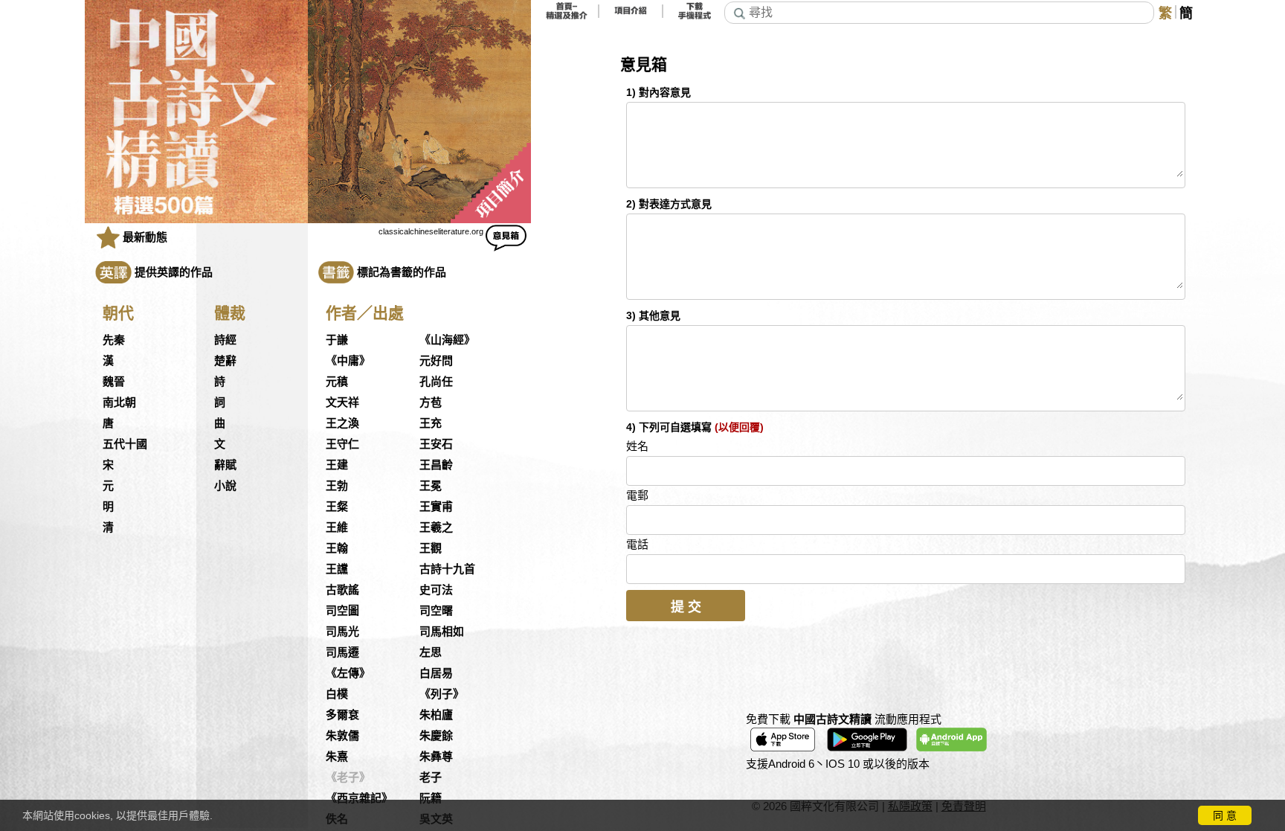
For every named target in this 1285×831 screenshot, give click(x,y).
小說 (225, 486)
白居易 (436, 673)
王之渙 (342, 423)
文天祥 (342, 402)
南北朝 (119, 402)
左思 (430, 652)
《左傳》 (348, 673)
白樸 (337, 694)
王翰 (337, 548)
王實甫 (436, 507)
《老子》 (348, 777)
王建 (337, 465)
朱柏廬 (436, 715)
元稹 (337, 382)
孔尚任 (436, 382)
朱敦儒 (342, 736)
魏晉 (114, 382)
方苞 (430, 402)
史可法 (436, 590)
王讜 (337, 569)
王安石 (436, 444)
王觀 (430, 548)
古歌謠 (342, 590)
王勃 (337, 486)
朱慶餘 (436, 736)
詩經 (225, 340)
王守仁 (342, 444)
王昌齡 (436, 465)
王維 (337, 527)
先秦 (114, 340)
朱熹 (337, 757)
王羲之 (436, 527)
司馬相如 (441, 632)
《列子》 (441, 694)
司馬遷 (342, 652)
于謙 (337, 340)
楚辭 (225, 361)
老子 (430, 777)
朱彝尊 (436, 757)
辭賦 (225, 465)
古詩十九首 (447, 569)
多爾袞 (342, 715)
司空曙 (436, 611)
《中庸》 (348, 361)
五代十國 (125, 444)
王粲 (337, 507)
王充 (430, 423)
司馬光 (342, 632)
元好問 (436, 361)
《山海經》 (447, 340)
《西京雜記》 (359, 798)
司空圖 (342, 611)
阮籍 (430, 798)
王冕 (430, 486)
